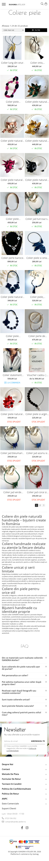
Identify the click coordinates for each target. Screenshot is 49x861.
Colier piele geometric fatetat (12, 101)
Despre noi (7, 764)
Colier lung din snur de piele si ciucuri (12, 62)
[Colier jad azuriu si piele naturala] (37, 438)
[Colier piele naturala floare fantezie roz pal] (12, 126)
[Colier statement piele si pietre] (12, 360)
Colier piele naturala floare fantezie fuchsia (12, 180)
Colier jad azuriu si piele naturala (36, 453)
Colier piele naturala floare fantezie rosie (12, 414)
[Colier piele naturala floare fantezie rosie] (12, 399)
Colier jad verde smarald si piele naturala (12, 492)
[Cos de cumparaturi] (45, 4)
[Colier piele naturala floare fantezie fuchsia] (12, 165)
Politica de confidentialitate (16, 788)
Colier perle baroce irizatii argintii (12, 258)
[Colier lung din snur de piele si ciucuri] (12, 48)
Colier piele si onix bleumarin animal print (36, 258)
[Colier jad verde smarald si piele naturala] (12, 477)
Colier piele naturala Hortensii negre (12, 297)
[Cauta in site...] (42, 4)
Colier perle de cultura (36, 336)
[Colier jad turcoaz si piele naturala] (37, 204)
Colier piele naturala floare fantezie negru (37, 180)
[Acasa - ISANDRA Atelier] (17, 4)
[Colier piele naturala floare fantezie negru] (37, 165)
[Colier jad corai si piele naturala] (37, 477)
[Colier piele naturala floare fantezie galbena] (37, 126)
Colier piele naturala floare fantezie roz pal (12, 140)
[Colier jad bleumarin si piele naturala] (12, 438)
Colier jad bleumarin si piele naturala (12, 453)
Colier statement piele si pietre (12, 375)
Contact (6, 769)
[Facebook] (22, 827)
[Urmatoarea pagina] (43, 505)
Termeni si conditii (11, 783)
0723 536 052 (10, 818)
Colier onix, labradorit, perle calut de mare (37, 62)
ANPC (5, 798)
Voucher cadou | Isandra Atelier (36, 375)
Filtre (37, 30)
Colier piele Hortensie (12, 336)
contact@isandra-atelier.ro (15, 821)
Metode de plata (10, 774)
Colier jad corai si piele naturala (37, 492)
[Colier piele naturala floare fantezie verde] (37, 87)
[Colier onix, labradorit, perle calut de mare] (37, 48)
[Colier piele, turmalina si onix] (37, 282)
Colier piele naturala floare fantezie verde (36, 101)
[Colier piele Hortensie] (12, 321)
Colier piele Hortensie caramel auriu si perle (12, 219)
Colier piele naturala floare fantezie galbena (36, 140)
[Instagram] (27, 827)
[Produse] (4, 5)
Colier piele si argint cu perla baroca (37, 414)
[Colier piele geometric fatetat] (12, 87)
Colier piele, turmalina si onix (36, 297)
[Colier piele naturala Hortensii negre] (12, 282)
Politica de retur (10, 793)
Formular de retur (11, 778)
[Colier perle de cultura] (37, 321)
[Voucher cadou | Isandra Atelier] (37, 360)
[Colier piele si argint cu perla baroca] (37, 399)
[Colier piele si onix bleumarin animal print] (37, 243)
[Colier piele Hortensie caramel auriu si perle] (12, 204)
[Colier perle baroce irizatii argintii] (12, 243)
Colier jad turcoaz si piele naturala (37, 219)
